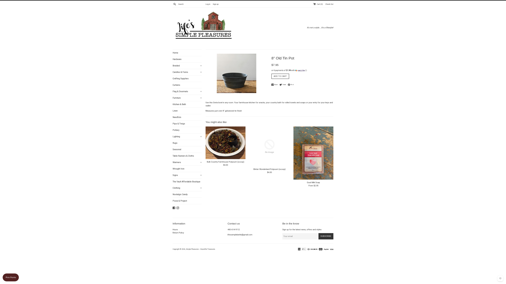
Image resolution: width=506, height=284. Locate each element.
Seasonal (177, 149)
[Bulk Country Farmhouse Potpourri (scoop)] (225, 142)
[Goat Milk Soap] (313, 153)
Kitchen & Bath (179, 104)
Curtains (176, 85)
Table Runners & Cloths (183, 156)
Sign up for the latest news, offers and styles (302, 229)
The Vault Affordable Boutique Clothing (187, 184)
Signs (187, 175)
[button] (302, 70)
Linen (175, 111)
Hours (175, 229)
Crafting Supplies (181, 78)
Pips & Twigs (179, 123)
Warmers (187, 162)
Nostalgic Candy (180, 194)
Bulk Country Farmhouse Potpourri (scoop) (225, 162)
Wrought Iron (178, 169)
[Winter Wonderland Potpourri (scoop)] (269, 146)
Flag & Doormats (187, 91)
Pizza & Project (180, 201)
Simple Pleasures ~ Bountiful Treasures (200, 249)
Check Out (329, 4)
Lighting (187, 136)
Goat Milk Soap (313, 182)
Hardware (177, 59)
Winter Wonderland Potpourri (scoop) (269, 169)
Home (175, 53)
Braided (187, 65)
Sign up (216, 4)
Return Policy (178, 233)
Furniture (187, 98)
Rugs (175, 143)
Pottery (176, 130)
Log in (208, 4)
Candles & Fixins (187, 72)
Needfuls (177, 117)
